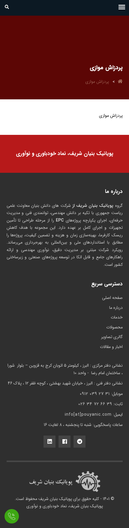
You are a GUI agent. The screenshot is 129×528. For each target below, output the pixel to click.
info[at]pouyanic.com (88, 414)
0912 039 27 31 (95, 393)
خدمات (117, 317)
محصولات (114, 327)
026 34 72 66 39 (95, 404)
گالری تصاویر (112, 337)
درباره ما (116, 307)
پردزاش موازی (97, 81)
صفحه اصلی (112, 297)
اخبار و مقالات (111, 346)
